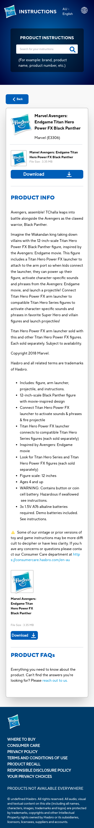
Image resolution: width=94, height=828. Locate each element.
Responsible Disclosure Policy (39, 770)
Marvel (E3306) (47, 138)
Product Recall (23, 764)
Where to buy (21, 739)
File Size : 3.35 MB (40, 161)
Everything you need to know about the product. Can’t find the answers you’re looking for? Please (43, 675)
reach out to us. (55, 680)
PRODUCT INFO (33, 197)
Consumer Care (23, 745)
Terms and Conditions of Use (37, 758)
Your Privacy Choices (29, 776)
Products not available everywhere (45, 788)
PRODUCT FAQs (33, 655)
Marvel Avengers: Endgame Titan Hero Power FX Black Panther (57, 122)
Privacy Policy (22, 752)
